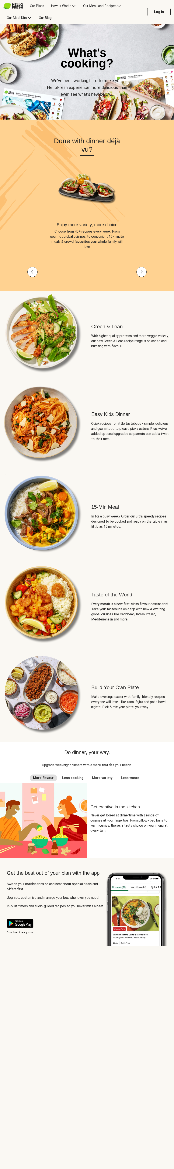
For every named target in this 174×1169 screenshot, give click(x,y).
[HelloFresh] (13, 6)
